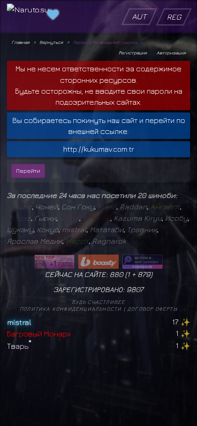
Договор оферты (152, 308)
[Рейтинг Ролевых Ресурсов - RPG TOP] (54, 262)
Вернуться (51, 42)
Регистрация (133, 52)
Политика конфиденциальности (70, 308)
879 (143, 274)
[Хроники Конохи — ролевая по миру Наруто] (142, 262)
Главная (20, 42)
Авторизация (171, 52)
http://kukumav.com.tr (98, 149)
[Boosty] (98, 262)
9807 (134, 289)
